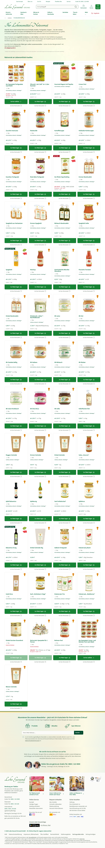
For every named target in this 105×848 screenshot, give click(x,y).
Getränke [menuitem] (65, 12)
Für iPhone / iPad (45, 825)
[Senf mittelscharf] (64, 490)
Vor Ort (39, 1)
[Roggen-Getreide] (16, 444)
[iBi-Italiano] (40, 351)
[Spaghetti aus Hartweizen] (16, 212)
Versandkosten (32, 837)
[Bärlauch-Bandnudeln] (64, 212)
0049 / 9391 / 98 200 (10, 809)
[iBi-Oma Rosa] (40, 397)
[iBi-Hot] (89, 305)
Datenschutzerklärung (15, 834)
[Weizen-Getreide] (16, 675)
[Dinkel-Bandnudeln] (16, 305)
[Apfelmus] (89, 490)
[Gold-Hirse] (16, 583)
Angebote (96, 13)
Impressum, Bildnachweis (31, 834)
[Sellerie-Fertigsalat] (64, 536)
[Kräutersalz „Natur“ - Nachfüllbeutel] (40, 305)
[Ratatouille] (40, 119)
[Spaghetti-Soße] (89, 212)
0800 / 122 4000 (74, 764)
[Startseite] (17, 6)
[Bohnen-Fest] (64, 629)
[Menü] (101, 777)
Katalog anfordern (34, 806)
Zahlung (71, 802)
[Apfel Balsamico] (16, 490)
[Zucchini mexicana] (16, 119)
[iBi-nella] (64, 397)
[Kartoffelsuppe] (64, 119)
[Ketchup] (40, 258)
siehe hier (81, 839)
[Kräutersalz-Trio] (64, 583)
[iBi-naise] (64, 305)
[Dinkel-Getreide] (64, 444)
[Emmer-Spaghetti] (40, 212)
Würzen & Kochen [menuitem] (36, 13)
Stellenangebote (66, 834)
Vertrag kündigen (91, 834)
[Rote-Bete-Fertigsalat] (40, 166)
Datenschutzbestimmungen (32, 741)
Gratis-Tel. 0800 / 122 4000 (82, 1)
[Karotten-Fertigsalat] (16, 166)
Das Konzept (19, 1)
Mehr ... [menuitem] (86, 13)
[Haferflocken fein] (89, 397)
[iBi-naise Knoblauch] (16, 397)
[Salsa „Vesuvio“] (89, 444)
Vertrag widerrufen (78, 834)
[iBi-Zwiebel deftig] (16, 351)
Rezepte (48, 1)
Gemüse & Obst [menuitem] (23, 13)
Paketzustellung (54, 806)
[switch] (98, 781)
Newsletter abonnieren (36, 808)
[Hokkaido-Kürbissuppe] (89, 119)
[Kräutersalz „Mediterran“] (89, 583)
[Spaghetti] (16, 258)
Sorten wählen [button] (15, 101)
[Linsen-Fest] (89, 73)
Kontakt (31, 802)
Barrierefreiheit (54, 834)
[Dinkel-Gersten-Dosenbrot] (16, 629)
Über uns (30, 1)
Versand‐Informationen (56, 808)
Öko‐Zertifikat (44, 834)
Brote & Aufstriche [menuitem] (9, 13)
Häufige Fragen (33, 804)
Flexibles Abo (58, 1)
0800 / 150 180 (15, 804)
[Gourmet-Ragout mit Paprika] (64, 73)
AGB (6, 834)
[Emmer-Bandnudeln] (89, 166)
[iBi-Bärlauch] (64, 351)
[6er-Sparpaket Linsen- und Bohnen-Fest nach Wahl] (89, 629)
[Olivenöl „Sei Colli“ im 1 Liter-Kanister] (40, 73)
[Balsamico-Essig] (16, 536)
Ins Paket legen (39, 101)
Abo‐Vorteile (53, 802)
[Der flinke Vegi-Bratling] (64, 166)
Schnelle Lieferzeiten (55, 804)
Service (68, 1)
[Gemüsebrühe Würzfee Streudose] (64, 258)
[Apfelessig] (40, 490)
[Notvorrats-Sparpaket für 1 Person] (40, 629)
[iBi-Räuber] (89, 351)
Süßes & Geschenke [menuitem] (50, 13)
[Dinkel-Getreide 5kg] (40, 536)
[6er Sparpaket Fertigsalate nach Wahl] (16, 73)
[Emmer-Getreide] (40, 444)
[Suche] (75, 7)
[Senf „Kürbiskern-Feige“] (40, 583)
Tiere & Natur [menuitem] (75, 13)
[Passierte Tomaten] (89, 258)
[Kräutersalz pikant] (89, 536)
